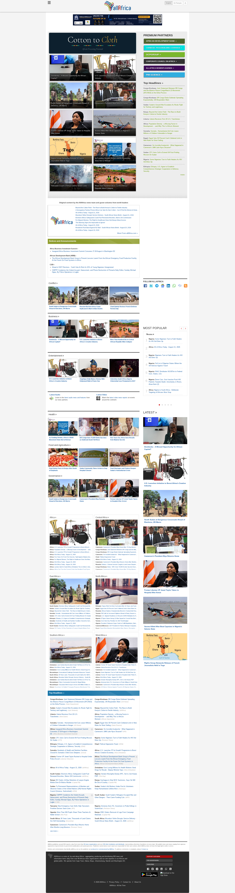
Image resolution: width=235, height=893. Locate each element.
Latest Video (101, 395)
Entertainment (55, 356)
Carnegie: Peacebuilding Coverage (163, 48)
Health (52, 414)
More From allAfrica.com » (127, 233)
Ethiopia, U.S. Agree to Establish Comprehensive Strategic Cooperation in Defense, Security (161, 169)
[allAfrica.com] (61, 220)
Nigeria (149, 334)
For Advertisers (153, 860)
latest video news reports (118, 397)
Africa (52, 517)
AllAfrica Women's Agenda (159, 68)
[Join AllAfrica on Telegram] (157, 285)
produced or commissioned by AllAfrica (102, 849)
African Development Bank (160, 41)
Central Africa (101, 517)
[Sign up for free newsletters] (180, 285)
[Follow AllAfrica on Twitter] (151, 285)
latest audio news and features (75, 397)
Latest (149, 412)
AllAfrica (117, 6)
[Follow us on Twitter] (152, 869)
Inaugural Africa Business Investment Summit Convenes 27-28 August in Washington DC (83, 251)
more (182, 175)
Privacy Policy (114, 882)
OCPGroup (152, 54)
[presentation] (181, 328)
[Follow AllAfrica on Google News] (162, 285)
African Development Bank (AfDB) (62, 256)
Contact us (144, 849)
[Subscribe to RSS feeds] (185, 285)
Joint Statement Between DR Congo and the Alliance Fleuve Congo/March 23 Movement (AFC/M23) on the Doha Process (162, 90)
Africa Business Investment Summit (63, 249)
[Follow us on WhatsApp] (166, 869)
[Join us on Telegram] (157, 869)
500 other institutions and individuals (113, 844)
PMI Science (153, 75)
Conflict (52, 283)
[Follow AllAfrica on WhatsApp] (174, 285)
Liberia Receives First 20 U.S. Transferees (161, 119)
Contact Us (127, 882)
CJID (51, 265)
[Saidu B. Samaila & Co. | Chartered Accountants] (117, 19)
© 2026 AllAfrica (100, 882)
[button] (159, 405)
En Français (178, 3)
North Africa (101, 576)
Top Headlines (152, 83)
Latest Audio (55, 395)
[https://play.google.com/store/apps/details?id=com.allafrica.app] (149, 875)
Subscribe (150, 864)
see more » (54, 831)
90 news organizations (90, 844)
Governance (55, 476)
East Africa (54, 576)
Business (53, 316)
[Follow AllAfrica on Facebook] (145, 285)
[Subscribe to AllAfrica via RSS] (170, 869)
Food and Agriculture (59, 445)
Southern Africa (56, 635)
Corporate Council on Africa (160, 61)
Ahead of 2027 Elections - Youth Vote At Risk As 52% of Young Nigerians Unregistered (82, 267)
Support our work (153, 856)
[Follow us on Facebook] (148, 869)
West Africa (100, 635)
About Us (137, 882)
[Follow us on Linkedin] (161, 869)
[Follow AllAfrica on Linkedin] (168, 285)
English (169, 3)
